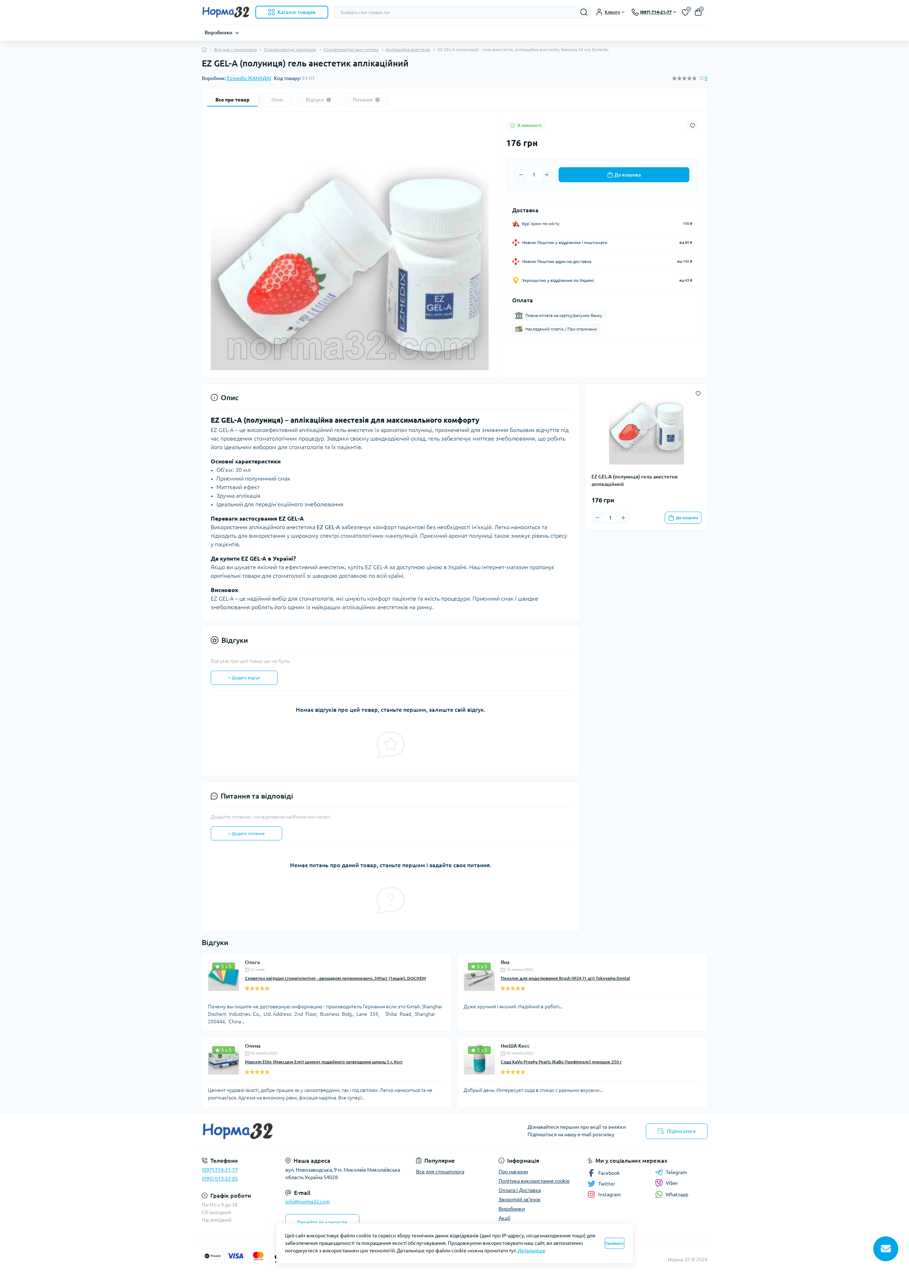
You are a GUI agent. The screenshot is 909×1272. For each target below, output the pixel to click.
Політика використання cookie (534, 1181)
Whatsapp (677, 1194)
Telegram (676, 1172)
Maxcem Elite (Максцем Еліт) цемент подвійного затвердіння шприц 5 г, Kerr (324, 1061)
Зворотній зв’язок (520, 1199)
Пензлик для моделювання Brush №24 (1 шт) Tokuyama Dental (565, 978)
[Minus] (521, 174)
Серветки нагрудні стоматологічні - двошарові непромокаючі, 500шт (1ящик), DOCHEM (335, 978)
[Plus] (547, 174)
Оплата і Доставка (520, 1190)
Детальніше (531, 1250)
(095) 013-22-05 (220, 1179)
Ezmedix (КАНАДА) (249, 78)
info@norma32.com (307, 1201)
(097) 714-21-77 (220, 1170)
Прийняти (614, 1243)
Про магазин (513, 1171)
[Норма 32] (326, 1131)
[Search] (584, 12)
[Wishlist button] (692, 125)
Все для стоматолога (235, 49)
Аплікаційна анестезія (408, 49)
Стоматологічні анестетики (351, 49)
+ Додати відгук (244, 677)
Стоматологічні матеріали (290, 49)
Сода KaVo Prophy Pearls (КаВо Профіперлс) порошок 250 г (561, 1061)
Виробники (219, 32)
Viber (672, 1183)
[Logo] (226, 12)
